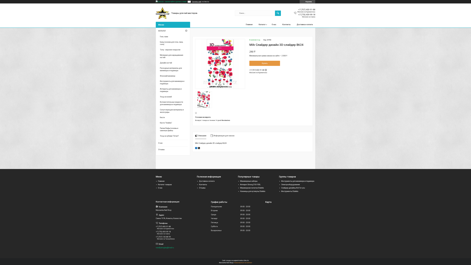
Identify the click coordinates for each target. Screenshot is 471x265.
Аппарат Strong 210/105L (250, 185)
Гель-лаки (164, 37)
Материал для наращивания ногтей (171, 56)
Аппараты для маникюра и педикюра (171, 90)
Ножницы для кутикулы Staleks (252, 191)
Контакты (286, 24)
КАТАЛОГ (162, 31)
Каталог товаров (165, 185)
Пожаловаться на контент (243, 263)
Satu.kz (246, 260)
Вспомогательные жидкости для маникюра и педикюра (171, 103)
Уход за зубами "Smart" (169, 136)
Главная (249, 24)
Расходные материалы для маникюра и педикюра (171, 69)
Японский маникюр (167, 76)
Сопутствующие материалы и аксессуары (172, 111)
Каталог (262, 24)
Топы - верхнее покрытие (170, 50)
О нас (274, 24)
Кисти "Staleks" (166, 123)
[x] (199, 148)
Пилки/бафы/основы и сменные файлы (169, 129)
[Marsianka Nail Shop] (162, 13)
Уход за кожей (166, 97)
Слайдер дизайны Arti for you (293, 188)
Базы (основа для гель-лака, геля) (171, 43)
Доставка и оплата (305, 24)
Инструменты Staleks (289, 191)
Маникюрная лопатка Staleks (252, 188)
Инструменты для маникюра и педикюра (172, 82)
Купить (265, 63)
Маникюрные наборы (248, 181)
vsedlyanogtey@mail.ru (165, 248)
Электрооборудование (290, 185)
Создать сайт (196, 2)
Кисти (162, 117)
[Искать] (278, 13)
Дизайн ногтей (166, 63)
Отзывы (161, 150)
